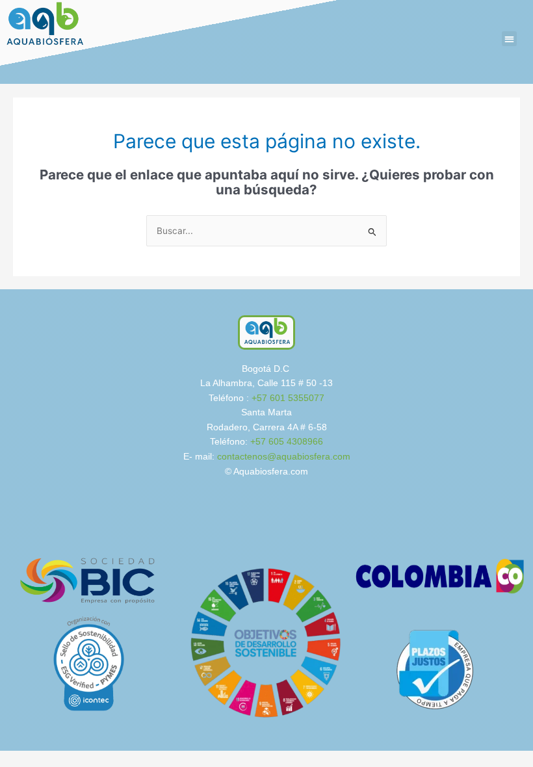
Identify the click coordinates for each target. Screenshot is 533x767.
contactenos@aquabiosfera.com (283, 457)
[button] (509, 38)
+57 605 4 (271, 442)
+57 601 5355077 (288, 398)
